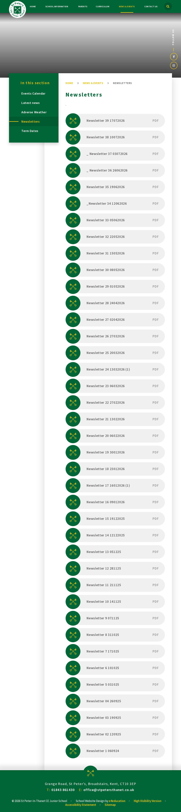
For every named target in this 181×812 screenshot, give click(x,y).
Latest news (30, 103)
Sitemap (110, 805)
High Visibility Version (147, 801)
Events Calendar (33, 93)
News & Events (93, 83)
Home (69, 83)
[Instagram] (173, 65)
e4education (117, 801)
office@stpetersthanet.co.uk (108, 789)
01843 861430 (63, 789)
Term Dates (29, 131)
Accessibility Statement (80, 805)
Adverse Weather (33, 112)
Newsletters (122, 83)
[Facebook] (173, 56)
